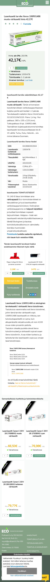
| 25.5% (20, 55)
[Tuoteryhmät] (3, 3)
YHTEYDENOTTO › (33, 551)
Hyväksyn (22, 571)
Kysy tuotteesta (13, 294)
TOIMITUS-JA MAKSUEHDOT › (37, 547)
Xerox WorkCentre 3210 (17, 355)
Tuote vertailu (16, 84)
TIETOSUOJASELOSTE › (35, 543)
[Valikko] (47, 3)
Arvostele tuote (32, 287)
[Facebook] (35, 294)
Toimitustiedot (13, 287)
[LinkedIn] (31, 294)
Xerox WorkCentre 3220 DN (18, 357)
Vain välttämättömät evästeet (21, 575)
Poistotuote (12, 234)
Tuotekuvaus (31, 280)
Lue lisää (28, 80)
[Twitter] (33, 294)
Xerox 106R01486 (17, 373)
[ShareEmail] (28, 294)
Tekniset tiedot (13, 280)
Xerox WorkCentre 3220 (17, 359)
